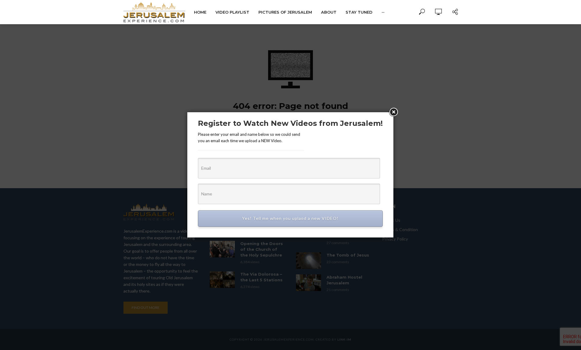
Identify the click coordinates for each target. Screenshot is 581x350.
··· (383, 12)
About (328, 12)
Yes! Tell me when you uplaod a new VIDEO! (290, 218)
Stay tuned (359, 12)
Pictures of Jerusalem (285, 12)
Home (200, 12)
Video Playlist (232, 12)
